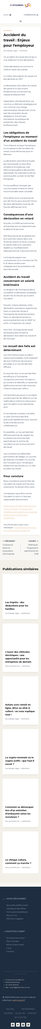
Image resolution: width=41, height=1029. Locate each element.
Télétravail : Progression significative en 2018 (31, 547)
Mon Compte (12, 941)
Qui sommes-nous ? (15, 938)
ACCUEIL (10, 1009)
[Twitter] (18, 1025)
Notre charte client (15, 945)
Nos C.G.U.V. (11, 915)
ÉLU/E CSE (20, 1013)
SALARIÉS (8, 1013)
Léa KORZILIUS (14, 666)
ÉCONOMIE (7, 30)
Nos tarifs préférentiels (17, 905)
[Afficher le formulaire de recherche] (21, 21)
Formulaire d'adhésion (17, 912)
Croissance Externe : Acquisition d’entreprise (9, 547)
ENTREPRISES (28, 1009)
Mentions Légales (14, 919)
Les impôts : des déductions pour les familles (16, 605)
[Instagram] (23, 1025)
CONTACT (32, 1013)
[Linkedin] (28, 1025)
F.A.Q (8, 948)
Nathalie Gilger (11, 51)
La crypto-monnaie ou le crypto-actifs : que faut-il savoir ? (19, 760)
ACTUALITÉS (21, 1017)
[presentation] (20, 586)
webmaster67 (18, 1000)
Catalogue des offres (16, 908)
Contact (10, 951)
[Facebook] (13, 1025)
